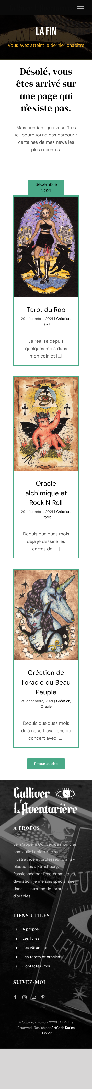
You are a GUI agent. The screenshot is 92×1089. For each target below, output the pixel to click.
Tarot (46, 324)
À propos (30, 929)
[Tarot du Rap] (45, 247)
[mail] (34, 997)
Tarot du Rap (46, 309)
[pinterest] (43, 997)
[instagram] (24, 997)
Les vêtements (36, 947)
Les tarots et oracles (41, 956)
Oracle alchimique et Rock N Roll (46, 493)
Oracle (46, 517)
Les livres (31, 938)
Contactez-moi (36, 966)
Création (63, 318)
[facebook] (15, 997)
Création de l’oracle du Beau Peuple (46, 682)
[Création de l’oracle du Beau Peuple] (45, 615)
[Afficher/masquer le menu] (80, 8)
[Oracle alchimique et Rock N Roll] (45, 424)
